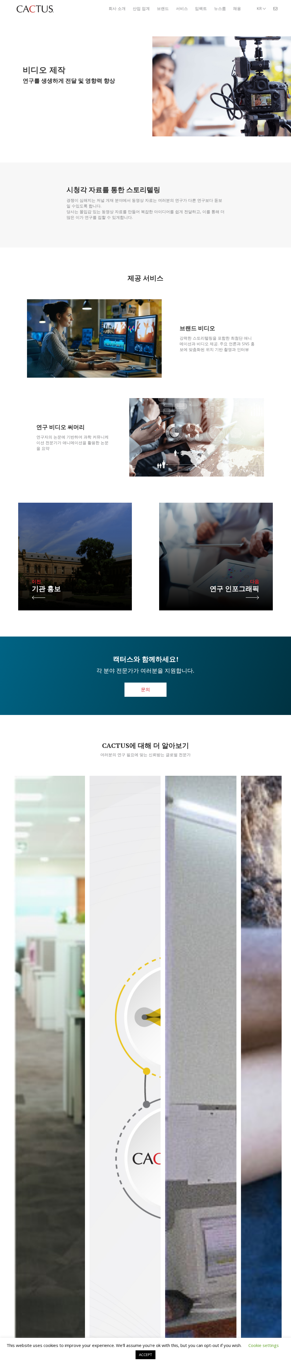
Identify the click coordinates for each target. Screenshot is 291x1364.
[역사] (200, 1116)
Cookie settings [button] (263, 1345)
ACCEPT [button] (145, 1354)
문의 (145, 689)
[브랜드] (125, 1116)
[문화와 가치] (49, 1116)
